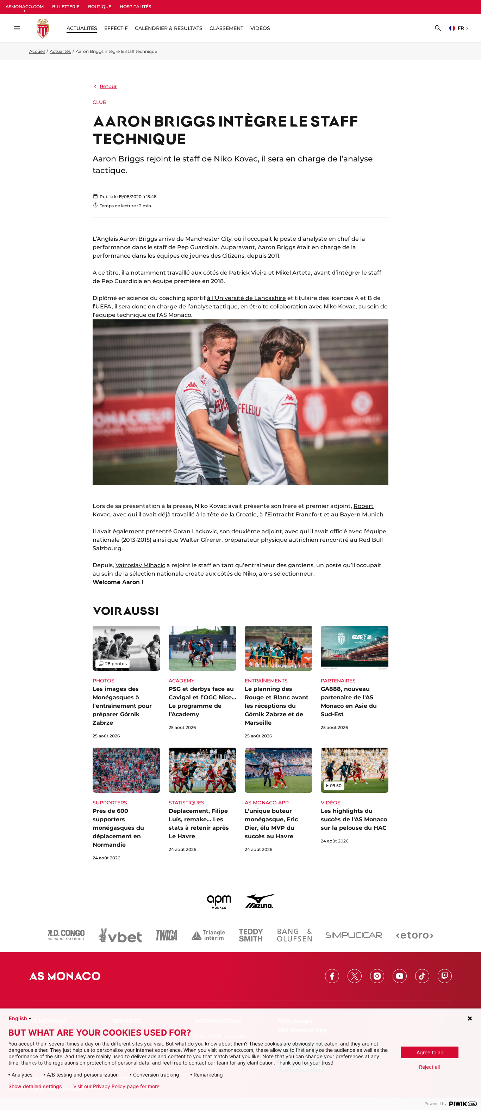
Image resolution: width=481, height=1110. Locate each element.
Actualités (60, 51)
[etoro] (414, 935)
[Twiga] (166, 935)
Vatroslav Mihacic (140, 565)
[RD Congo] (66, 935)
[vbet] (120, 935)
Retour (108, 86)
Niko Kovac (340, 306)
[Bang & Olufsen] (294, 935)
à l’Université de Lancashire (246, 298)
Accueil (37, 51)
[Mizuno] (259, 901)
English (18, 1018)
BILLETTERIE (66, 6)
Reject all (429, 1067)
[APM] (219, 901)
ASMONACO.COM (25, 6)
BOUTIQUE (99, 6)
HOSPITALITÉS (135, 6)
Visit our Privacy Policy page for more (116, 1086)
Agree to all (430, 1052)
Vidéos (260, 28)
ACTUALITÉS (82, 28)
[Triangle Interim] (208, 935)
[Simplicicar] (354, 935)
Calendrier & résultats (168, 28)
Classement (226, 28)
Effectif (116, 28)
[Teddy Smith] (251, 935)
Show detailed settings (35, 1086)
